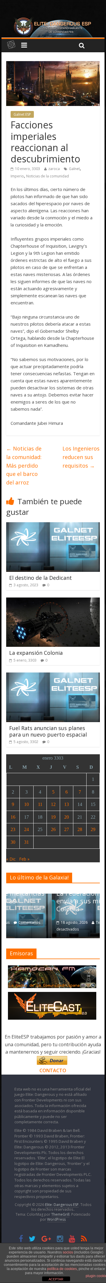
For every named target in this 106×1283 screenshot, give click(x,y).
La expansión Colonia (36, 652)
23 (13, 829)
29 (93, 829)
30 (13, 842)
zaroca (54, 168)
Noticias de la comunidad (47, 176)
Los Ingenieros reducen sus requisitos (81, 457)
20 (66, 817)
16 (13, 817)
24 (26, 829)
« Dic (11, 859)
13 (66, 804)
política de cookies (62, 1269)
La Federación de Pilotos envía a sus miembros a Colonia (48, 901)
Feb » (24, 859)
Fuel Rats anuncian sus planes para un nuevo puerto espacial (48, 731)
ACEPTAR (56, 1279)
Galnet (74, 168)
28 (79, 829)
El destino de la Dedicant (40, 577)
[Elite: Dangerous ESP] (52, 19)
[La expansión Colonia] (53, 601)
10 (26, 804)
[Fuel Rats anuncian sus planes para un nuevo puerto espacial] (53, 676)
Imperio (17, 176)
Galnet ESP (22, 114)
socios (68, 1252)
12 (53, 804)
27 (66, 829)
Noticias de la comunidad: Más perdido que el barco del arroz (24, 465)
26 (53, 829)
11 (40, 804)
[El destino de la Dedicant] (53, 526)
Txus (55, 922)
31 (26, 842)
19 (53, 817)
